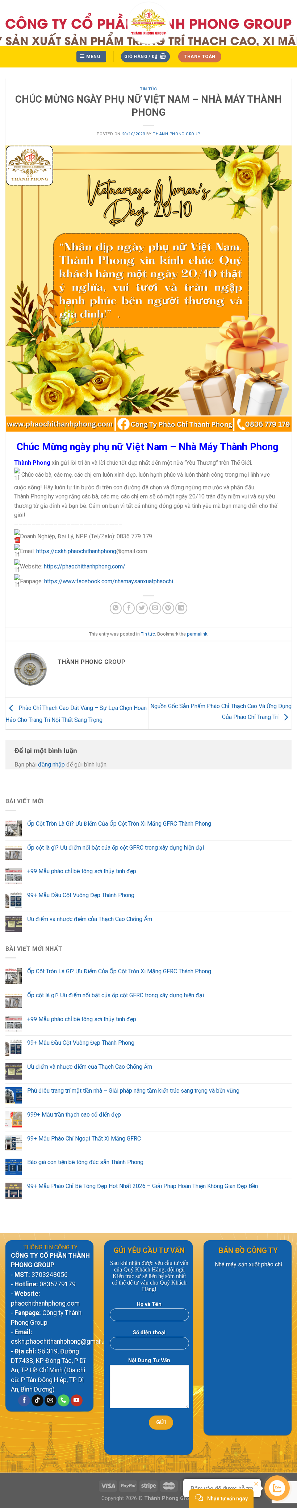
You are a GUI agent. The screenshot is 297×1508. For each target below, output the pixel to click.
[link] (108, 581)
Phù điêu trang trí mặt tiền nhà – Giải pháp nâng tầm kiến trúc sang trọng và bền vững (133, 1090)
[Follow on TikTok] (37, 1400)
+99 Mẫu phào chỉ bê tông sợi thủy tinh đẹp (81, 871)
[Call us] (64, 1400)
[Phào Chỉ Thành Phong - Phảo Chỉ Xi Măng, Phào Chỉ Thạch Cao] (148, 23)
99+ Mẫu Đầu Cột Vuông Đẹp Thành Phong (80, 895)
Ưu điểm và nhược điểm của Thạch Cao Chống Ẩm (89, 919)
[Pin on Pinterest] (168, 608)
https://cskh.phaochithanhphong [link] (76, 551)
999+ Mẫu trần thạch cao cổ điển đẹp (74, 1114)
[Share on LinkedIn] (181, 608)
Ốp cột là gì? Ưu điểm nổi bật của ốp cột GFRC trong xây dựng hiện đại (115, 847)
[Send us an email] (51, 1400)
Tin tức (148, 89)
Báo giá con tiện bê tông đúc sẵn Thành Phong (85, 1162)
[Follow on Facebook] (24, 1400)
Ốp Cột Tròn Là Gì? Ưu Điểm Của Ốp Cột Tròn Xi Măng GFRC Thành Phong (119, 823)
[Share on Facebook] (129, 608)
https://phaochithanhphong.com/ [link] (84, 566)
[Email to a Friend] (155, 608)
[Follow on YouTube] (77, 1400)
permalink (197, 634)
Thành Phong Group (176, 134)
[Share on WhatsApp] (116, 608)
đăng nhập (51, 764)
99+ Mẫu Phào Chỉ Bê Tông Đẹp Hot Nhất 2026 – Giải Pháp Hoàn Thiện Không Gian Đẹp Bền (142, 1186)
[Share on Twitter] (142, 608)
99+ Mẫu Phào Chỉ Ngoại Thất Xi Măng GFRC (84, 1138)
